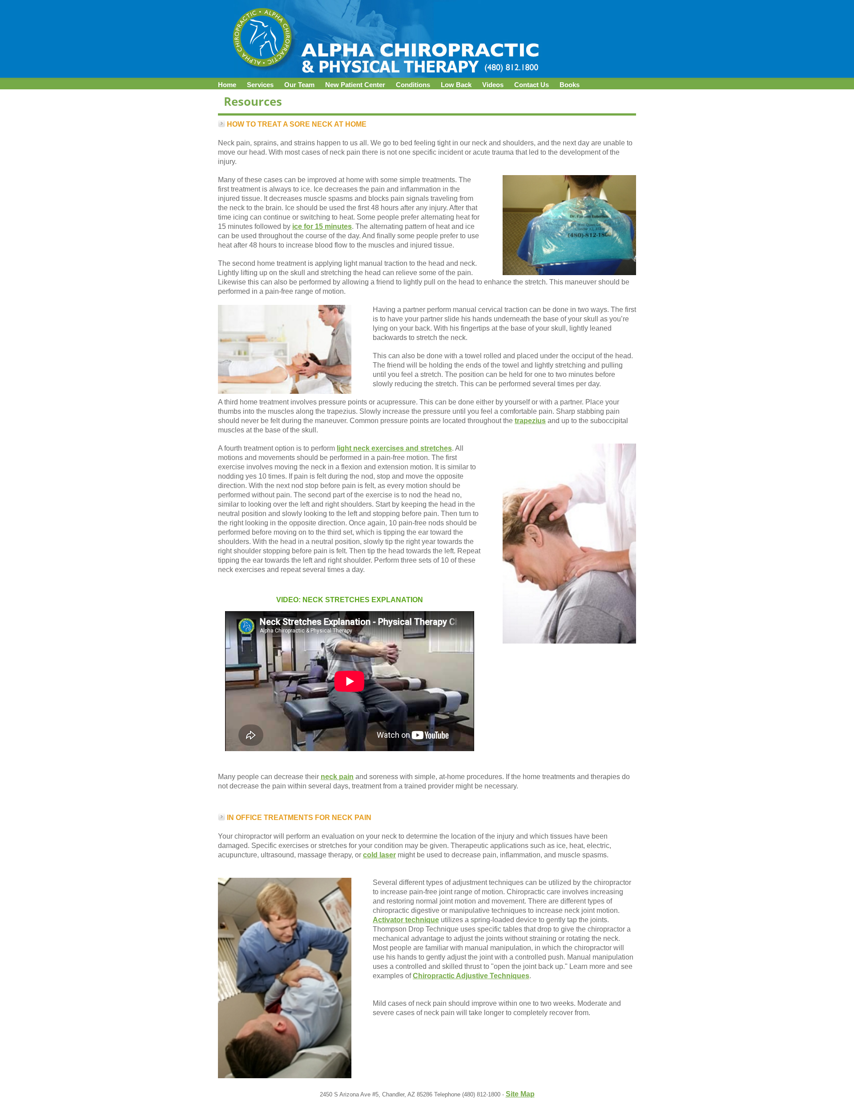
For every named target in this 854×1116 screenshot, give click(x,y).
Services (260, 84)
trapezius (530, 420)
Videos (493, 84)
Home (227, 84)
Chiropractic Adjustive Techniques (471, 976)
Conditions (413, 84)
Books (570, 84)
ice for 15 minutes (322, 226)
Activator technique (406, 920)
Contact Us (531, 84)
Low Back (456, 84)
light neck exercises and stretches (394, 448)
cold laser (379, 855)
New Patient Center (355, 84)
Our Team (299, 84)
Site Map (520, 1094)
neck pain (337, 776)
